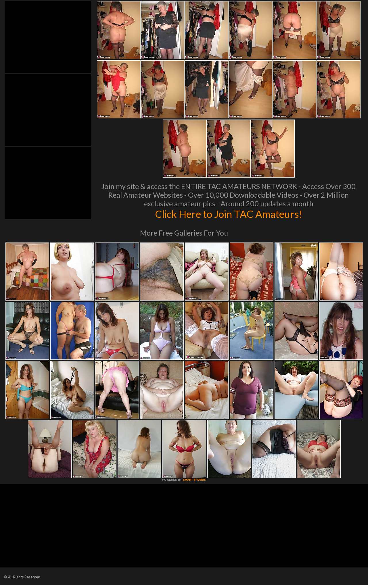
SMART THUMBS (194, 479)
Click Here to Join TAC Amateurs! (228, 214)
